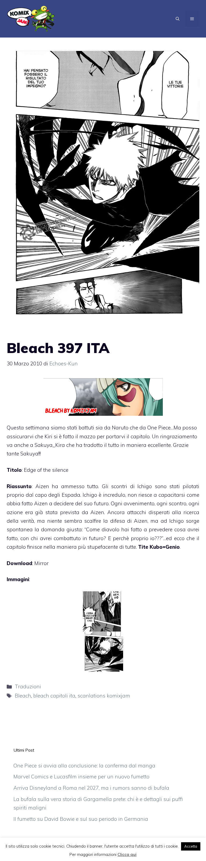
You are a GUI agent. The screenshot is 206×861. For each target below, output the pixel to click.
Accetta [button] (190, 846)
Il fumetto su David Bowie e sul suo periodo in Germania (80, 819)
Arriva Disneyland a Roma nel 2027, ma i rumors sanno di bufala (91, 788)
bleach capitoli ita (54, 695)
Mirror (41, 563)
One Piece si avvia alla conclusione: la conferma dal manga (84, 765)
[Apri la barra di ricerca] (177, 19)
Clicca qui (127, 854)
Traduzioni (28, 686)
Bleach (23, 695)
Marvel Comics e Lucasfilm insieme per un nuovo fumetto (81, 776)
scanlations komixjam (104, 695)
